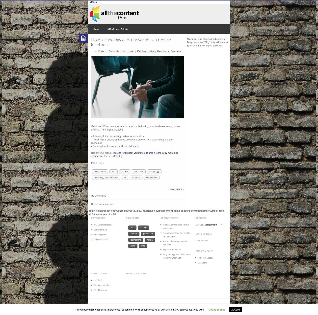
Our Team (202, 262)
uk (125, 178)
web (143, 246)
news (133, 246)
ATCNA (93, 2)
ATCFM (124, 171)
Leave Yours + (176, 189)
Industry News (155, 51)
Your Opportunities (102, 285)
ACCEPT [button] (235, 309)
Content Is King (100, 229)
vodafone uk (151, 178)
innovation (138, 171)
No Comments (174, 51)
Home (96, 29)
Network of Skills (101, 239)
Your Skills (98, 280)
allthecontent (100, 171)
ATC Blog (141, 51)
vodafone (136, 178)
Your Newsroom (101, 290)
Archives (199, 224)
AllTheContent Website (117, 29)
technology (154, 171)
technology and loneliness (106, 178)
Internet (134, 234)
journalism (148, 234)
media (150, 240)
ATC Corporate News (103, 224)
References (203, 240)
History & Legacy (205, 257)
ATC (113, 171)
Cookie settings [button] (217, 309)
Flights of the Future (172, 249)
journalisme (136, 240)
